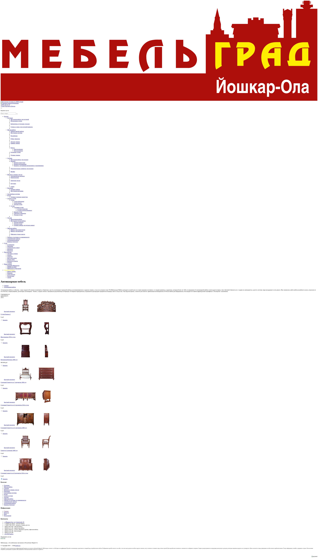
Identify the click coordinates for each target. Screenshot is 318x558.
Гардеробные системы (13, 194)
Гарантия (10, 256)
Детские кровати (18, 222)
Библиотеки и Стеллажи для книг (20, 124)
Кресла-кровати (18, 150)
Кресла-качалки (18, 149)
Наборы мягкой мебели (17, 131)
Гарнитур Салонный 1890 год (9, 450)
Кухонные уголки (16, 152)
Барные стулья (18, 212)
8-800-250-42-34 (5, 104)
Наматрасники (15, 177)
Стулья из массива (22, 209)
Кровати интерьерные (20, 164)
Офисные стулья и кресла (18, 234)
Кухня (9, 195)
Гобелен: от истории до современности (18, 237)
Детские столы (18, 204)
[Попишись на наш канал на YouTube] (4, 538)
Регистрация (7, 515)
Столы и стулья (11, 198)
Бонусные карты (12, 258)
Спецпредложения (9, 270)
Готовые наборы (15, 189)
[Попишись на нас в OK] (3, 538)
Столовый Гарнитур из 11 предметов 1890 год (14, 428)
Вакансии (10, 250)
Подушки (13, 183)
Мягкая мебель (11, 130)
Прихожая (10, 188)
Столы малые (18, 203)
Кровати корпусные (19, 162)
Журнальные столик (16, 121)
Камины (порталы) (12, 241)
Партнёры (10, 246)
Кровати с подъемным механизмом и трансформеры (29, 165)
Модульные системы (16, 133)
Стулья (12, 206)
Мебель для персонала (17, 231)
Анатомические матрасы (18, 176)
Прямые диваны (15, 143)
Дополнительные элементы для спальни (22, 168)
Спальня (9, 158)
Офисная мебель (12, 228)
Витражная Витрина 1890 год (9, 359)
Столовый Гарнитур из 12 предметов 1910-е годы (15, 405)
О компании (10, 244)
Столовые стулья (18, 207)
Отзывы (9, 262)
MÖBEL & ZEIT (11, 267)
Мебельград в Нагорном (14, 268)
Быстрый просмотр (9, 311)
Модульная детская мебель (18, 221)
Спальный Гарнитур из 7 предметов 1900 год (13, 382)
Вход (5, 514)
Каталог (6, 116)
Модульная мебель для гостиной (20, 119)
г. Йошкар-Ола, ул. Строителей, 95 (14, 522)
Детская (9, 218)
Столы (12, 200)
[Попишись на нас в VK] (1, 538)
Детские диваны (15, 142)
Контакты (10, 249)
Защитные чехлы (15, 180)
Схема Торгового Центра (8, 106)
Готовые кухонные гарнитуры (19, 197)
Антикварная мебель (13, 240)
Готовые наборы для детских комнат (24, 225)
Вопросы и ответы (12, 261)
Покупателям (8, 252)
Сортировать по (5, 294)
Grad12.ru (17, 545)
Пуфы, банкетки (15, 139)
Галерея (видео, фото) (13, 247)
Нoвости (6, 512)
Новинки (10, 273)
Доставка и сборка (12, 253)
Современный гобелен (13, 238)
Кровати (13, 161)
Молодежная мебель (16, 219)
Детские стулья (18, 215)
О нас (5, 243)
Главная (6, 285)
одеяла (12, 186)
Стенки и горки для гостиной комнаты (22, 127)
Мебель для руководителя (18, 229)
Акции (9, 277)
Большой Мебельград (13, 265)
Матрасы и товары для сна (14, 174)
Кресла (13, 147)
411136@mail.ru (8, 534)
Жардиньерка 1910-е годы (8, 337)
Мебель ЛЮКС (11, 271)
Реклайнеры (14, 136)
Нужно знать (11, 259)
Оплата (9, 255)
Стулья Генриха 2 (6, 314)
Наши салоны (8, 264)
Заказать (5, 320)
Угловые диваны (15, 155)
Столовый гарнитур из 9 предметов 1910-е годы (14, 473)
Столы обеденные (19, 201)
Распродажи (10, 276)
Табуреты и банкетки (20, 213)
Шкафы (13, 171)
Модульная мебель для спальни (19, 159)
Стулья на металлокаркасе (24, 210)
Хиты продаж (11, 274)
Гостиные (10, 118)
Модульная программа (17, 191)
